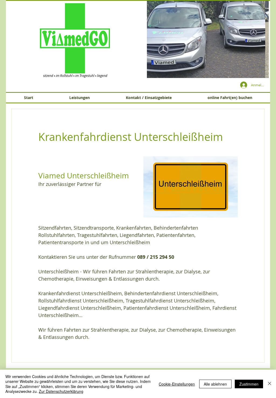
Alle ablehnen (215, 384)
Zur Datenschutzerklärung (61, 391)
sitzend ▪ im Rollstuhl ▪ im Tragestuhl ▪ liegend (75, 75)
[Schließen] (269, 384)
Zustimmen (248, 384)
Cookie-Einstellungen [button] (177, 384)
